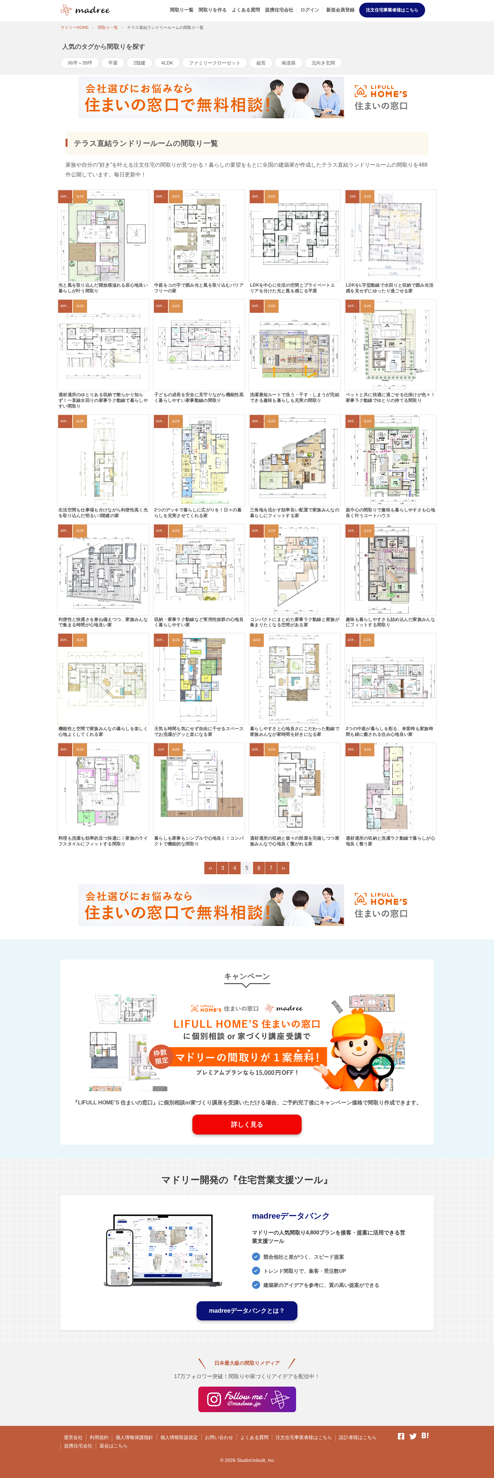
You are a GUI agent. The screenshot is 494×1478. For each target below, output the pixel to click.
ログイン (309, 9)
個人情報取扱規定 (179, 1437)
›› (283, 868)
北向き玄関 (323, 63)
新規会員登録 (340, 9)
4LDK (167, 63)
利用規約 (99, 1437)
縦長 (261, 63)
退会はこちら (113, 1445)
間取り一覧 (182, 9)
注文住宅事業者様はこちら (392, 9)
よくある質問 (246, 9)
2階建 (139, 63)
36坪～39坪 (80, 63)
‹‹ (210, 868)
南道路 (289, 63)
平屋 (113, 63)
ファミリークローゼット (215, 63)
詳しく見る (247, 1124)
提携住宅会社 (279, 9)
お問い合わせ (219, 1437)
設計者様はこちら (358, 1437)
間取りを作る (213, 9)
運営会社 (73, 1437)
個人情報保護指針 (134, 1437)
